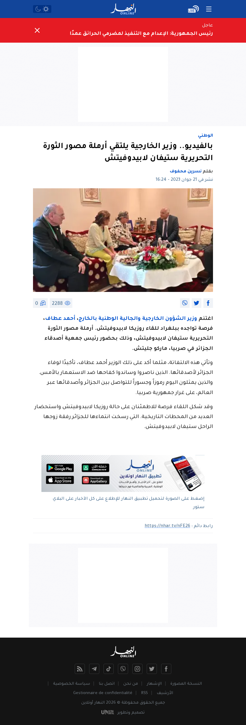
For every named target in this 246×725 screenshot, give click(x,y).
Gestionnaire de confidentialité (102, 693)
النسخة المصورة (186, 684)
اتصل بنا (107, 684)
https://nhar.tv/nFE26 (167, 526)
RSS (144, 693)
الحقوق (147, 703)
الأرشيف (165, 693)
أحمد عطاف (60, 319)
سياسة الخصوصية (71, 684)
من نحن (130, 684)
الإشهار (154, 684)
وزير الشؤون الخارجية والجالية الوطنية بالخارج (138, 319)
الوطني (205, 136)
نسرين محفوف (186, 171)
